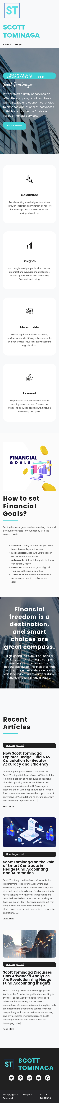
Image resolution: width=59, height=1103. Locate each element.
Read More (14, 125)
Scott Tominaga (21, 31)
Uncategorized (15, 745)
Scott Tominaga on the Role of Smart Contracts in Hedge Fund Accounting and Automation (28, 867)
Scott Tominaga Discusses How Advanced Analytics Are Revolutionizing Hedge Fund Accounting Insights (27, 978)
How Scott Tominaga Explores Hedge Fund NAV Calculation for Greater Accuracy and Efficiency (27, 759)
